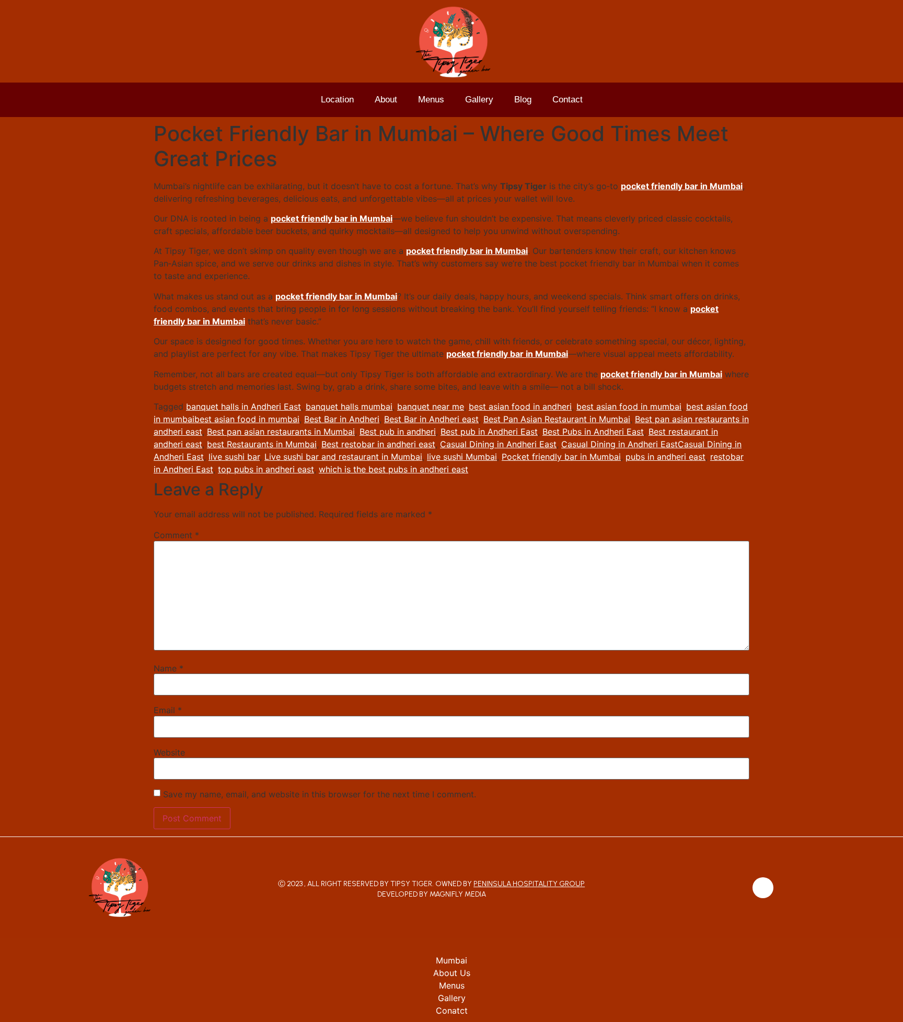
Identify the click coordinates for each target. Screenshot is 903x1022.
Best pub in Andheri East (489, 431)
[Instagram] (762, 887)
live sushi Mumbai (462, 456)
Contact (567, 99)
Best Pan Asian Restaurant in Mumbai (556, 419)
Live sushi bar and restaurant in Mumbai (343, 456)
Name (168, 668)
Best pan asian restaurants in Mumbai (281, 431)
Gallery (479, 99)
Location (337, 99)
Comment (176, 535)
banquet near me (430, 406)
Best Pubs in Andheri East (593, 431)
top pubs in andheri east (266, 469)
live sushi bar (234, 456)
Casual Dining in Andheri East (498, 444)
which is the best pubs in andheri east (393, 469)
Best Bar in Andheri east (431, 419)
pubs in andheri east (665, 456)
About (386, 99)
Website (169, 752)
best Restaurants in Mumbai (262, 444)
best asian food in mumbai (628, 406)
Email (168, 710)
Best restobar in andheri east (378, 444)
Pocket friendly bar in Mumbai (561, 456)
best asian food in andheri (520, 406)
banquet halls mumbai (349, 406)
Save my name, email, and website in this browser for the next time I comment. (319, 794)
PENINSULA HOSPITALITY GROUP (529, 883)
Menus (431, 99)
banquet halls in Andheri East (243, 406)
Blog (522, 99)
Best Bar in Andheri (341, 419)
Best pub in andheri (398, 431)
